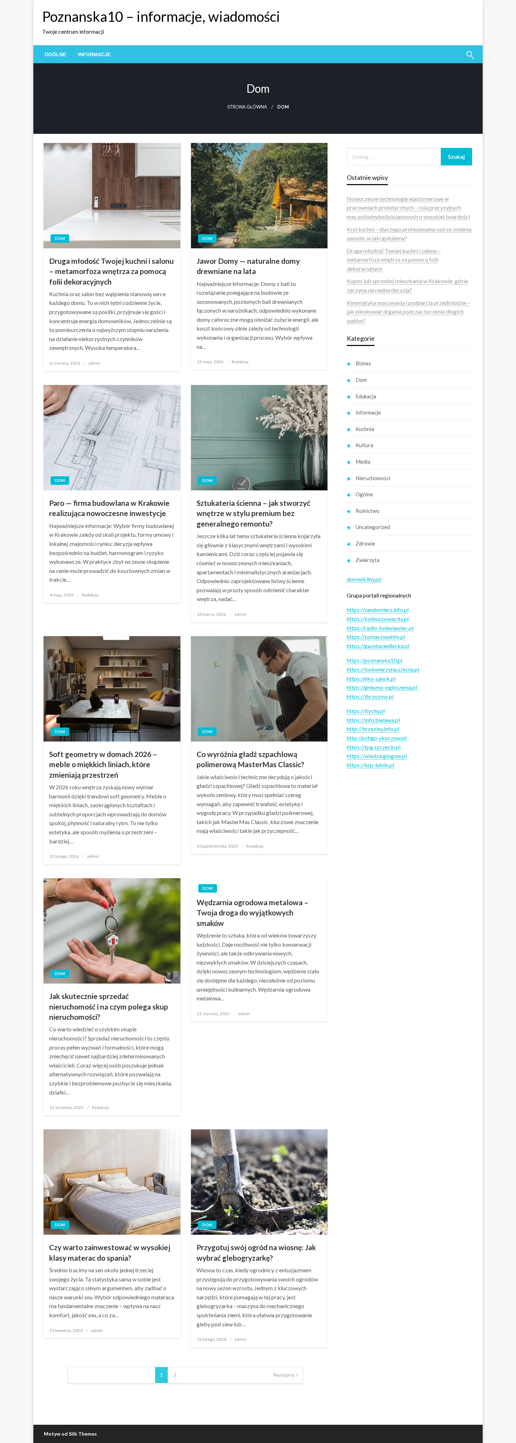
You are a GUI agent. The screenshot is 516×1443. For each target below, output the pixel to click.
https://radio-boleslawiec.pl (380, 628)
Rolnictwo (367, 511)
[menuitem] (55, 54)
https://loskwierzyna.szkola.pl (383, 669)
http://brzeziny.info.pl (373, 728)
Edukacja (366, 396)
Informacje (94, 54)
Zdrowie (365, 543)
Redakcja (240, 361)
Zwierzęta (367, 560)
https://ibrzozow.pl (370, 696)
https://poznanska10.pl (374, 660)
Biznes (363, 363)
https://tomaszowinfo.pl (376, 636)
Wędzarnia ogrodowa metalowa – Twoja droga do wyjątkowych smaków (253, 912)
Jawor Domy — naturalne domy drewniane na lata (248, 265)
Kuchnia (365, 429)
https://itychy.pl (366, 710)
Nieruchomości (373, 478)
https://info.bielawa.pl (373, 720)
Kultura (364, 445)
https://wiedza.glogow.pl (377, 755)
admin (94, 363)
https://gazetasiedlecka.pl (378, 645)
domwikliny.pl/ (364, 579)
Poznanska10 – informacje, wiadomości (161, 16)
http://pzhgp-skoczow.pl (376, 737)
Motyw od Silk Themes (70, 1434)
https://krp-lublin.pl (370, 765)
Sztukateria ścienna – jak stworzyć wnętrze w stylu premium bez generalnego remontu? (253, 513)
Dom (60, 238)
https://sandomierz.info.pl (378, 609)
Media (363, 461)
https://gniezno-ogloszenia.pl (382, 687)
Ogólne (55, 54)
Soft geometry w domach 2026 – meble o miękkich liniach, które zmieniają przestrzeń (103, 764)
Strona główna (247, 107)
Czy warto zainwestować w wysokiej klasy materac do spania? (109, 1252)
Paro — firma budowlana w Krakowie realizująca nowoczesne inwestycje (109, 507)
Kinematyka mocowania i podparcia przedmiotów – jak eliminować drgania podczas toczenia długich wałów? (408, 311)
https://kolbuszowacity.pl (378, 618)
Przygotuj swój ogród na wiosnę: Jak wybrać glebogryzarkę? (256, 1252)
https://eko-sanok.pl (371, 678)
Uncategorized (373, 527)
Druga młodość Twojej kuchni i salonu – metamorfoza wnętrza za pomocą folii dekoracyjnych (111, 271)
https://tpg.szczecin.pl (374, 747)
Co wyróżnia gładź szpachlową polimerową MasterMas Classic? (250, 759)
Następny (284, 1375)
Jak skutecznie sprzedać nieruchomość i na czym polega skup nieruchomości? (108, 1006)
